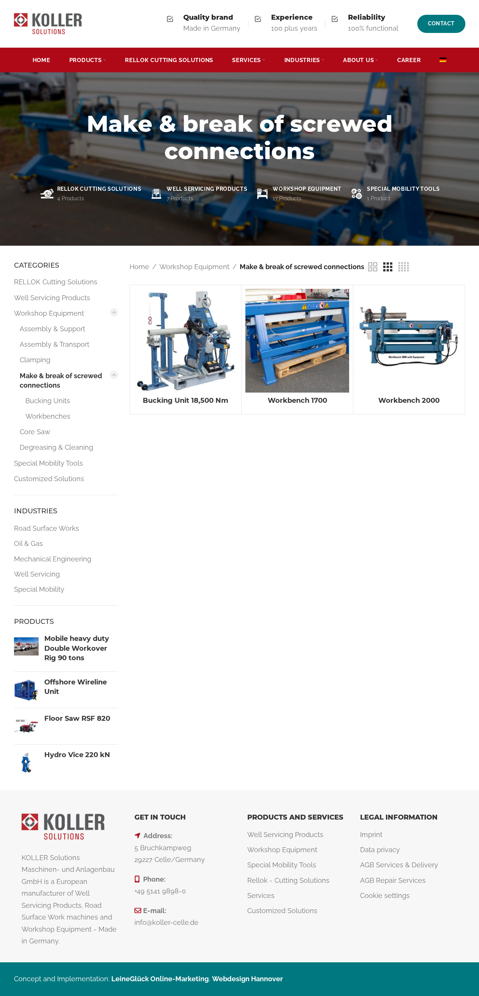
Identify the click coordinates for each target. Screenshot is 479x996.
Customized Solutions (49, 479)
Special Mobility (39, 589)
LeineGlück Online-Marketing (160, 979)
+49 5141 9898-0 (160, 891)
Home (139, 267)
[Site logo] (48, 23)
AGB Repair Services (393, 880)
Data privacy (380, 850)
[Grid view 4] (403, 267)
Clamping (35, 360)
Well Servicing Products (52, 298)
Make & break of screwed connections (61, 380)
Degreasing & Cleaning (56, 447)
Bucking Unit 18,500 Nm (185, 400)
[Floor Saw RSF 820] (26, 726)
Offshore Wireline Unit (75, 687)
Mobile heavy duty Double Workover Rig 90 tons (76, 648)
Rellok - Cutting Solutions (288, 880)
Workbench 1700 (297, 400)
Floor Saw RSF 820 (77, 718)
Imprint (371, 835)
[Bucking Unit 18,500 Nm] (185, 341)
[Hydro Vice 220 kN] (26, 762)
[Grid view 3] (387, 267)
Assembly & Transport (54, 344)
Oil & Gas (28, 543)
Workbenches (47, 416)
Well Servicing (37, 574)
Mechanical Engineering (52, 559)
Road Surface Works (46, 528)
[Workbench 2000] (409, 341)
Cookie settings (385, 895)
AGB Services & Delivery (399, 865)
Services (261, 895)
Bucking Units (47, 401)
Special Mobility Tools (48, 463)
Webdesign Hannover (247, 979)
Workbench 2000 (409, 400)
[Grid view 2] (372, 267)
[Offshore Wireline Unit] (26, 690)
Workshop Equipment (49, 313)
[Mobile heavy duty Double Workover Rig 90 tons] (26, 650)
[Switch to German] (443, 60)
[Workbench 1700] (297, 341)
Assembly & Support (52, 329)
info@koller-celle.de (166, 922)
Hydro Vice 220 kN (77, 755)
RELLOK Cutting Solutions (55, 282)
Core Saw (35, 432)
